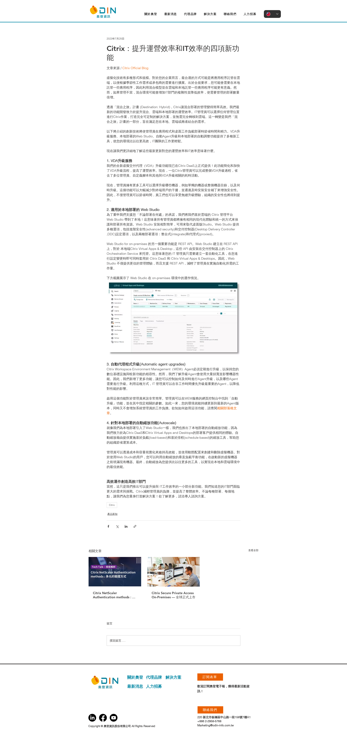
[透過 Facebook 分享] (108, 526)
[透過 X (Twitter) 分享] (117, 526)
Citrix (112, 505)
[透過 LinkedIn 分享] (126, 526)
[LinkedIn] (92, 718)
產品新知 (112, 514)
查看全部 (253, 550)
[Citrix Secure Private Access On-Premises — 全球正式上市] (173, 572)
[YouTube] (113, 718)
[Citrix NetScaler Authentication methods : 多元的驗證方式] (115, 571)
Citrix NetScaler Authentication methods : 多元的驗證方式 (114, 595)
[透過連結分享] (135, 526)
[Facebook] (103, 718)
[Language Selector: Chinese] (272, 14)
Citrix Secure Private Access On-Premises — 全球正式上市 (173, 595)
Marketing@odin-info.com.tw (215, 725)
